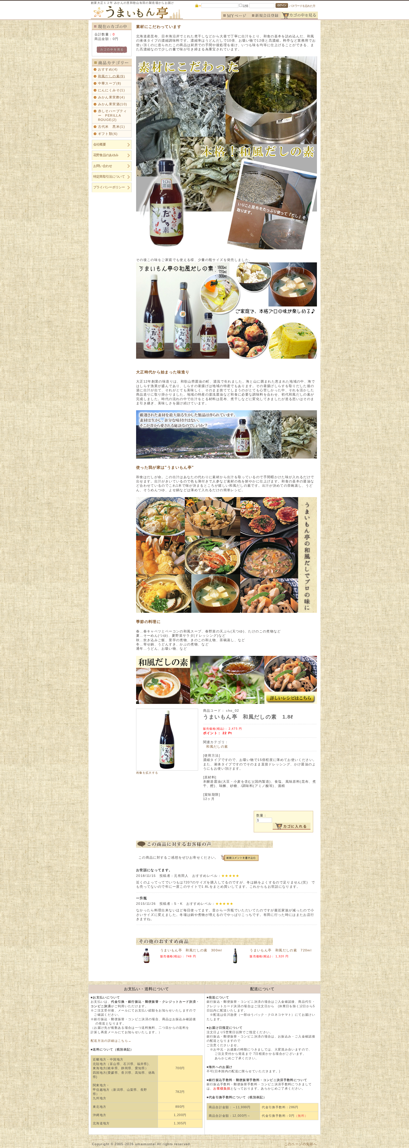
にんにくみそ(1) (111, 90)
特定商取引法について (109, 176)
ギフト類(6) (108, 134)
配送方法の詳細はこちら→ (111, 1040)
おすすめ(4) (108, 69)
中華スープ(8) (109, 83)
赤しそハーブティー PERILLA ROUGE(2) (112, 115)
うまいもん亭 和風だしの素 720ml (280, 950)
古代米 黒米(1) (111, 126)
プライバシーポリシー (109, 187)
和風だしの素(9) (111, 76)
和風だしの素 (217, 746)
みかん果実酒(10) (112, 104)
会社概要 (99, 144)
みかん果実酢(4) (111, 97)
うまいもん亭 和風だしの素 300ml (191, 950)
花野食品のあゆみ (106, 155)
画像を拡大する (147, 772)
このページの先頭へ (300, 1144)
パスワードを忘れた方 (302, 6)
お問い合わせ (102, 166)
